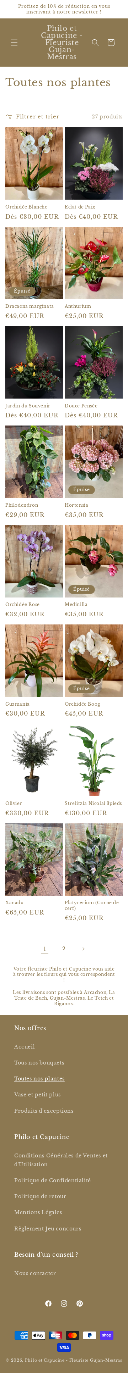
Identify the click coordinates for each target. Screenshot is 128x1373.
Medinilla (76, 604)
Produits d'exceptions (44, 1111)
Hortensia (76, 505)
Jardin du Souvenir (27, 405)
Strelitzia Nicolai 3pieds (93, 803)
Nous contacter (35, 1273)
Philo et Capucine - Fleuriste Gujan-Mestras (73, 1360)
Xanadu (14, 902)
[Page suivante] (83, 949)
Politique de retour (40, 1196)
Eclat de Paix (80, 207)
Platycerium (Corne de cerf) (92, 905)
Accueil (24, 1047)
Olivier (13, 803)
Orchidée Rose (22, 604)
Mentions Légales (38, 1212)
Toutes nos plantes (39, 1078)
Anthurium (78, 306)
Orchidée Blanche (26, 207)
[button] (14, 42)
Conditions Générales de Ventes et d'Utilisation (61, 1160)
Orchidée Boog (82, 704)
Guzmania (17, 704)
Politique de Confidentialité (52, 1180)
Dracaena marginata (29, 306)
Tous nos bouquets (39, 1063)
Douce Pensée (81, 405)
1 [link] (44, 948)
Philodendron (21, 505)
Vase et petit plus (37, 1094)
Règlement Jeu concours (47, 1228)
